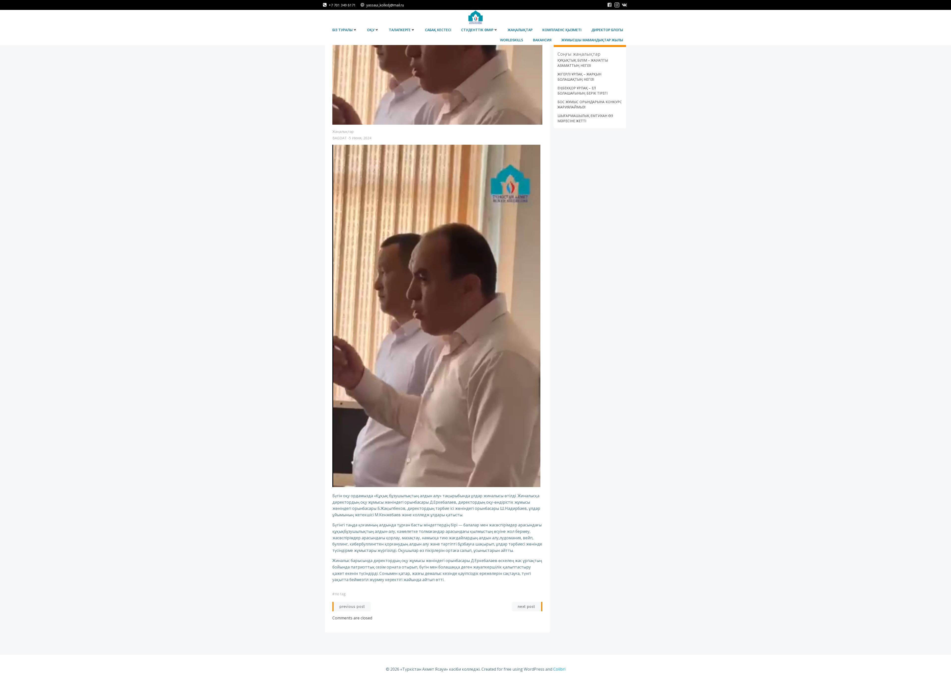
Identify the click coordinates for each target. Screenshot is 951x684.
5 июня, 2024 (360, 138)
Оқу (370, 29)
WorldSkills (511, 40)
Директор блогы (607, 29)
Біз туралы (342, 29)
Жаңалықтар (520, 29)
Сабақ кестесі (438, 29)
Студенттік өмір (477, 29)
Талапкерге (400, 29)
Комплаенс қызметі (561, 29)
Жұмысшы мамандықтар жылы (592, 40)
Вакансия (542, 40)
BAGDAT (339, 138)
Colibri (559, 669)
